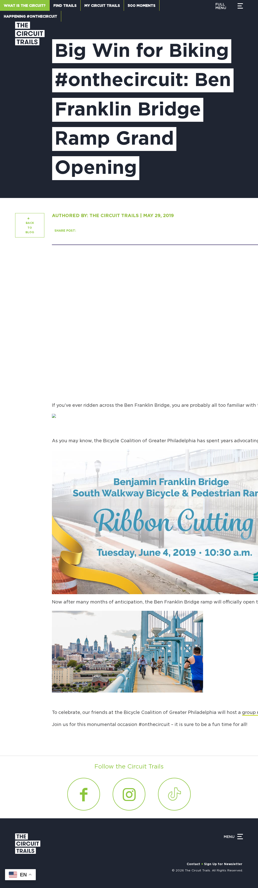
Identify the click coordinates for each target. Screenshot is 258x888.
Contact (193, 864)
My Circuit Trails (102, 6)
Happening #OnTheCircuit (30, 16)
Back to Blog (29, 227)
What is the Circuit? (25, 6)
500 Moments (141, 6)
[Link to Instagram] (129, 794)
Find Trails (65, 6)
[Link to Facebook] (83, 794)
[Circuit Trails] (30, 105)
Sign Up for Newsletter (223, 864)
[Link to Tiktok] (174, 794)
